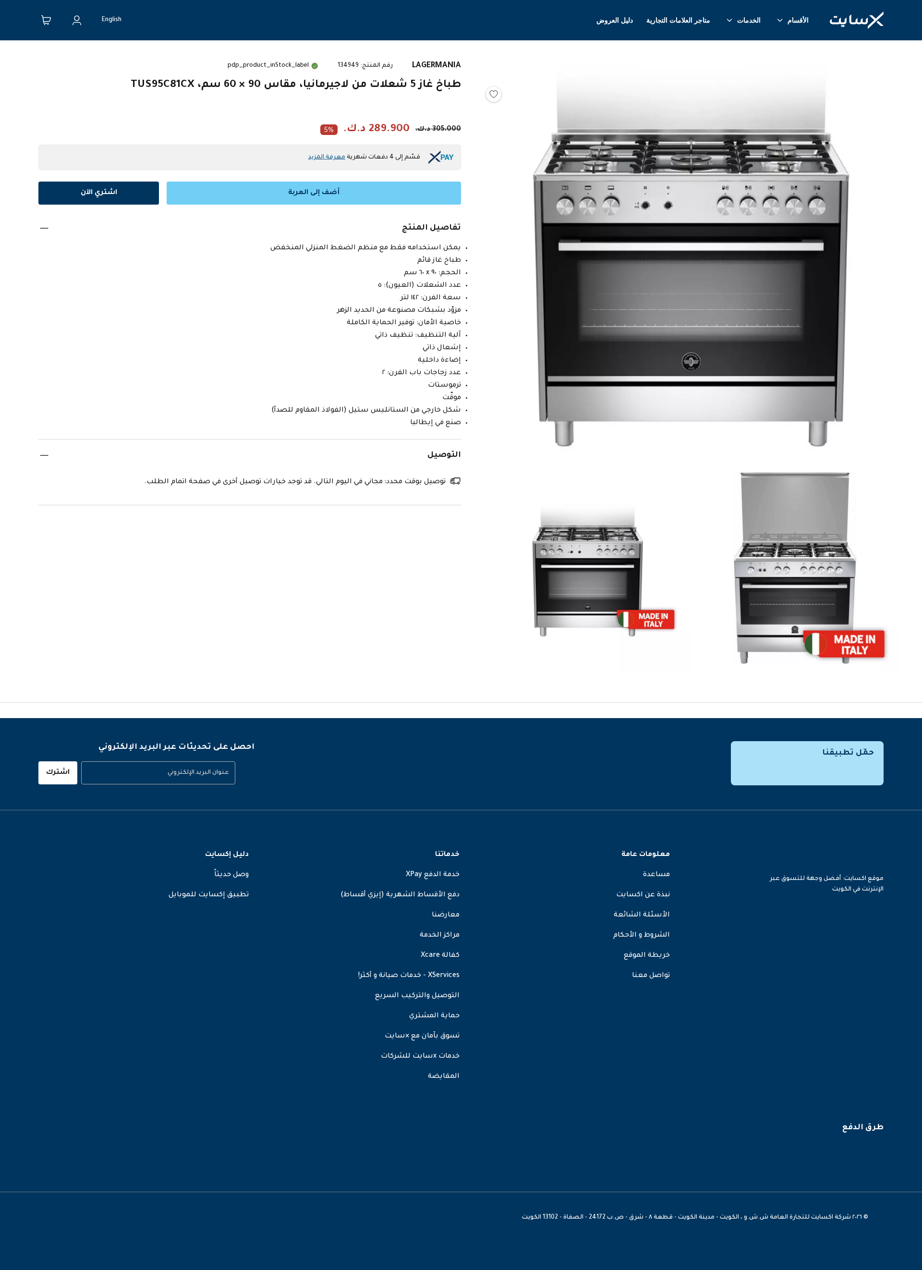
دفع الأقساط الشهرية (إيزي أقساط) (400, 895)
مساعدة (656, 875)
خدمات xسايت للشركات (420, 1057)
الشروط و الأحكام (641, 936)
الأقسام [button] (798, 20)
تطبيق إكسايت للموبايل (209, 895)
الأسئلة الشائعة (642, 915)
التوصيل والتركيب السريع (417, 996)
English (111, 20)
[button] (691, 254)
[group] (158, 772)
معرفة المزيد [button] (326, 157)
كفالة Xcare (440, 956)
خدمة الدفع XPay (433, 875)
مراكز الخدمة (440, 936)
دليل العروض (614, 20)
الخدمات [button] (749, 20)
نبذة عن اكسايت (643, 895)
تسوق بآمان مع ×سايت (422, 1036)
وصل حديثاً (231, 875)
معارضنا (446, 915)
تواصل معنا (651, 976)
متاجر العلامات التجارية (678, 20)
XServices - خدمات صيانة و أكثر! (409, 976)
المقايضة (444, 1077)
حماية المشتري (434, 1016)
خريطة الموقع (647, 956)
